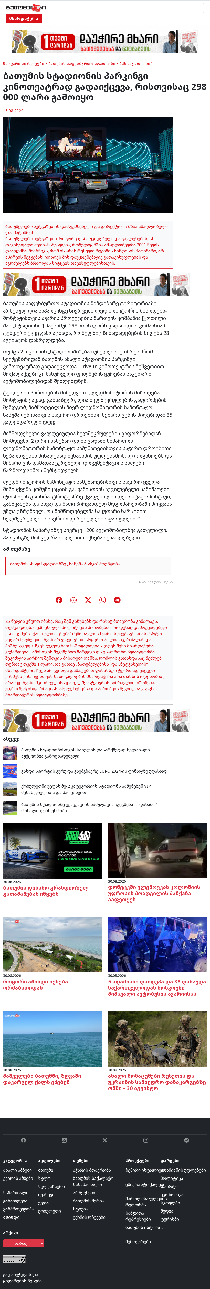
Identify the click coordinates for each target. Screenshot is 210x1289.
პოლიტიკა (172, 1178)
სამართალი (15, 1192)
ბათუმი (45, 1170)
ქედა (43, 1203)
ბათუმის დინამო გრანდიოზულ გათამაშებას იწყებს (46, 890)
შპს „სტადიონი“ (136, 63)
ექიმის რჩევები (89, 1217)
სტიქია (80, 1209)
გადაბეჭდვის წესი (156, 582)
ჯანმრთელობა (18, 1209)
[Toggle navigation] (197, 8)
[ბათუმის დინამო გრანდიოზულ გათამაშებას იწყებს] (52, 850)
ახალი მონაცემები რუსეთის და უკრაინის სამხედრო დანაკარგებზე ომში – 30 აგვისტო (157, 1082)
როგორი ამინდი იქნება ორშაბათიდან (35, 984)
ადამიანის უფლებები (183, 1170)
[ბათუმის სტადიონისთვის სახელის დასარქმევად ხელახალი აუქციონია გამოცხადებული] (10, 752)
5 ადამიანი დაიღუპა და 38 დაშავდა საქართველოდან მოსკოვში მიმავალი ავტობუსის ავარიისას (157, 987)
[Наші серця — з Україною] (26, 8)
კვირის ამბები (18, 1178)
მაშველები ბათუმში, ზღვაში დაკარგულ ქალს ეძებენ (42, 1078)
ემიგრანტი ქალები (145, 1184)
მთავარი (11, 63)
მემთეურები (138, 1241)
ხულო (44, 1178)
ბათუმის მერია (88, 1201)
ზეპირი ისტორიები (145, 1170)
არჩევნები (84, 1192)
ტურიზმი (170, 1219)
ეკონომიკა (172, 1194)
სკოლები (170, 1203)
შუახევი (46, 1194)
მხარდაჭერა (23, 18)
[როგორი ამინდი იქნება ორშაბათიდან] (52, 944)
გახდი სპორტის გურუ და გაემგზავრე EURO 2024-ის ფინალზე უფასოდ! (94, 771)
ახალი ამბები (17, 1170)
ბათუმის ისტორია (144, 1227)
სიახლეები (33, 63)
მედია (167, 1211)
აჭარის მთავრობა (92, 1170)
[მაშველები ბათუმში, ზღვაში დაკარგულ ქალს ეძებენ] (52, 1038)
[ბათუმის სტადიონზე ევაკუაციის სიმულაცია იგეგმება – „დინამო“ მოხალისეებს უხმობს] (10, 807)
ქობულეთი (49, 1211)
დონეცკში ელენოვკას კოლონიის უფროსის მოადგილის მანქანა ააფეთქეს (154, 893)
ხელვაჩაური (51, 1186)
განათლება (15, 1201)
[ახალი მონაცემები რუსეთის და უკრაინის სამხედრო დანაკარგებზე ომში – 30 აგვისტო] (157, 1038)
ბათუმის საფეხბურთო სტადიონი (82, 63)
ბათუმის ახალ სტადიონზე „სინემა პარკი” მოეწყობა (65, 564)
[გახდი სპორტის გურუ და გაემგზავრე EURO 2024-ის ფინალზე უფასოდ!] (10, 771)
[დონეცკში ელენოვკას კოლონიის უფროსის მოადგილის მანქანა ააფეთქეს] (157, 850)
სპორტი (169, 1186)
